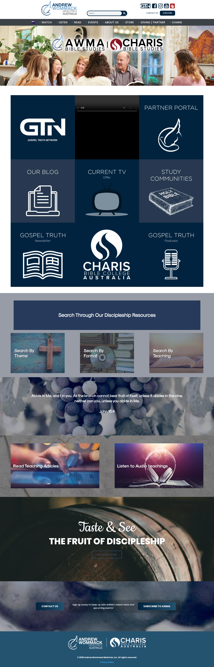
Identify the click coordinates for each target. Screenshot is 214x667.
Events (92, 22)
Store (129, 22)
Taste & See (107, 528)
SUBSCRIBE (167, 13)
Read (77, 22)
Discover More (107, 554)
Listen (62, 22)
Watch (46, 22)
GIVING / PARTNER (152, 22)
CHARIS (176, 22)
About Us (111, 22)
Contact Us (152, 13)
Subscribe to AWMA (156, 606)
